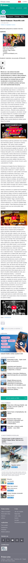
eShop (3, 518)
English (24, 559)
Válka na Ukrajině (5, 511)
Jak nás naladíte (19, 511)
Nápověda (17, 513)
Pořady (17, 16)
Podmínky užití (17, 559)
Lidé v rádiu (18, 516)
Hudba (3, 16)
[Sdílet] (4, 68)
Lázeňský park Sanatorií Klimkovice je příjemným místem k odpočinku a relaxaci (17, 368)
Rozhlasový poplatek (20, 522)
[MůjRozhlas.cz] (3, 32)
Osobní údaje (10, 559)
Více (23, 16)
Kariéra (16, 518)
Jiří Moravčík (7, 317)
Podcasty (3, 529)
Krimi (3, 340)
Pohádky (11, 340)
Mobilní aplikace (5, 531)
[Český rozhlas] (5, 1)
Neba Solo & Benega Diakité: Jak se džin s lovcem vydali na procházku (17, 406)
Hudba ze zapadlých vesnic (8, 24)
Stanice (3, 516)
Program (12, 8)
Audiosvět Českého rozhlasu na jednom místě (12, 353)
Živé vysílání (5, 347)
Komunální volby (5, 513)
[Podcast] (1, 68)
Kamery (25, 8)
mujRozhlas (4, 333)
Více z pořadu (6, 403)
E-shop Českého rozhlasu (10, 435)
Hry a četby (5, 337)
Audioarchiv (19, 8)
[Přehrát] (2, 63)
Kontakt (17, 520)
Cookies (3, 559)
